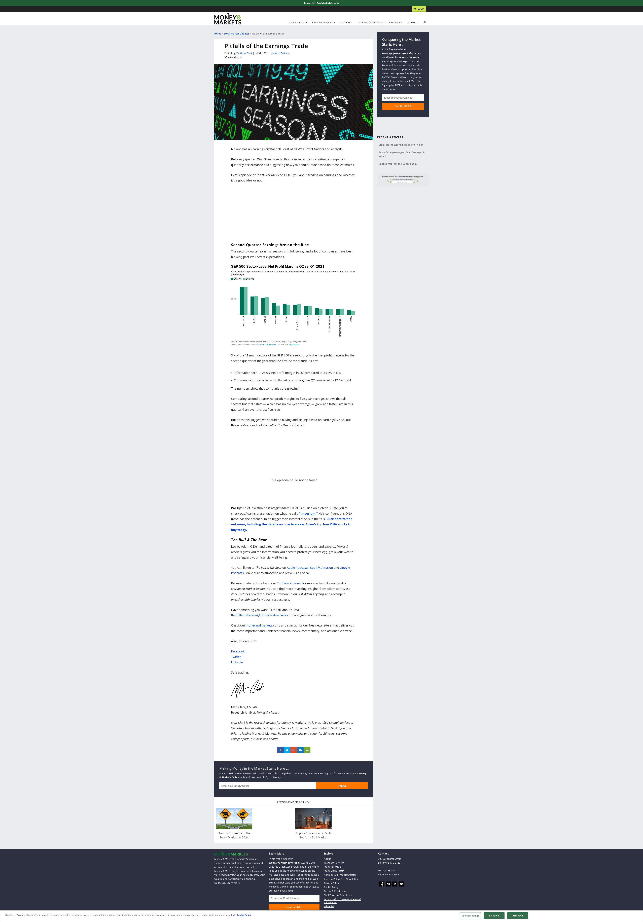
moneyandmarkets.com (262, 625)
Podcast (285, 53)
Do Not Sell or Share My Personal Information (342, 901)
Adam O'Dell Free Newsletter (340, 874)
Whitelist (329, 906)
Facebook (237, 651)
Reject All (494, 915)
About (327, 858)
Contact (413, 22)
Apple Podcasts (297, 568)
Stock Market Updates (236, 33)
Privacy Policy (331, 883)
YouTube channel (289, 583)
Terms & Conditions (335, 891)
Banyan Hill (309, 3)
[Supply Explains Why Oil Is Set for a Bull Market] (313, 818)
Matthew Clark (244, 53)
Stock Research (332, 866)
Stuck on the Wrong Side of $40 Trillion (401, 144)
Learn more (233, 882)
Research (346, 22)
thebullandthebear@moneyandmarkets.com (262, 615)
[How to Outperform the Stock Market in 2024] (234, 818)
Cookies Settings (470, 915)
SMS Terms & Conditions (338, 895)
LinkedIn (237, 662)
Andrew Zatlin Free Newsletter (341, 879)
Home (217, 33)
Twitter (236, 657)
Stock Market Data (334, 870)
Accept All (518, 915)
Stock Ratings (298, 22)
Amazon (327, 568)
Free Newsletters (369, 22)
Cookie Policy (331, 887)
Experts (394, 22)
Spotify (315, 568)
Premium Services (323, 22)
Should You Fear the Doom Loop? (398, 163)
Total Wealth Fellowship (328, 3)
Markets (274, 53)
